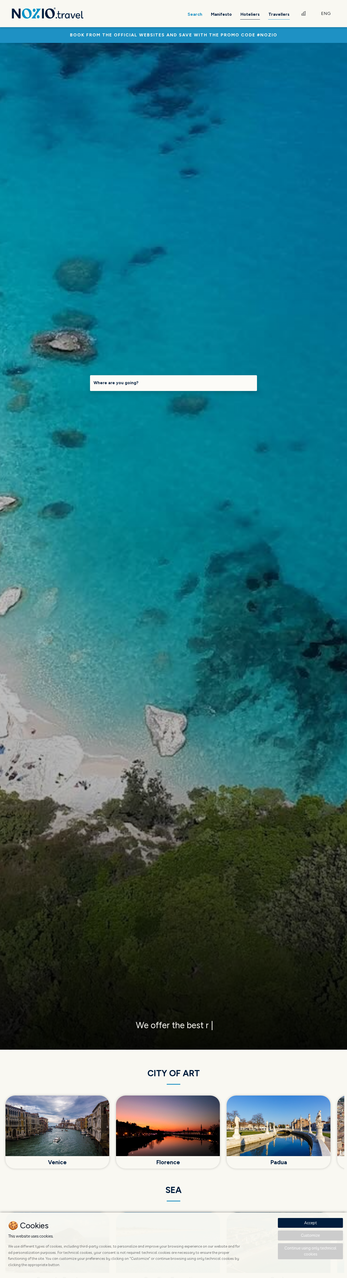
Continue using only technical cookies (310, 1251)
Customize (310, 1235)
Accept (310, 1222)
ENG (326, 13)
